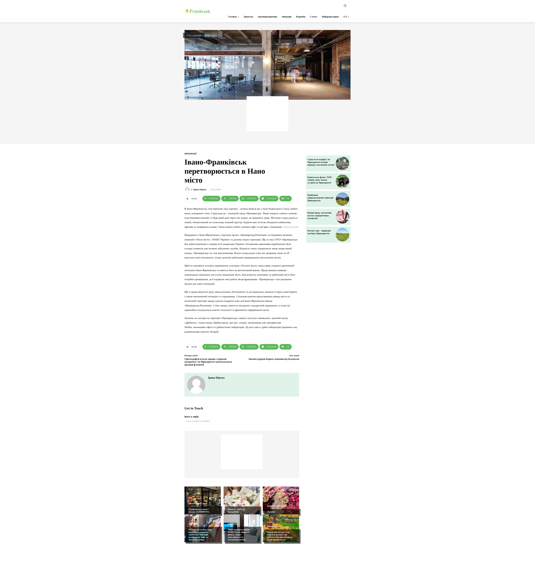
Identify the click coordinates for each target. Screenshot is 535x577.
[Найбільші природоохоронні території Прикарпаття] (342, 199)
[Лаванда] (281, 500)
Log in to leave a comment (198, 421)
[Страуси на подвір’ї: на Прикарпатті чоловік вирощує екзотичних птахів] (342, 163)
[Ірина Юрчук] (187, 189)
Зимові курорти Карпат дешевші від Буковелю (273, 359)
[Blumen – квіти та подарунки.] (242, 500)
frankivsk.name (290, 226)
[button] (345, 5)
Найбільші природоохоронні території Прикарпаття (320, 198)
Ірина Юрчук (199, 190)
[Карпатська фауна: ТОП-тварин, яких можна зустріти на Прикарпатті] (342, 181)
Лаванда (271, 512)
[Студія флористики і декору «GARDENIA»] (202, 500)
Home (189, 35)
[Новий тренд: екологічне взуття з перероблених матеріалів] (342, 217)
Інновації (197, 35)
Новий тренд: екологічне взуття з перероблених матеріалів (319, 215)
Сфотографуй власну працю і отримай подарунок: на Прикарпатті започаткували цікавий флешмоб (208, 362)
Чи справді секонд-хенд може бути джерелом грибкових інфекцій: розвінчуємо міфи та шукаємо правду (200, 534)
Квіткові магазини (198, 503)
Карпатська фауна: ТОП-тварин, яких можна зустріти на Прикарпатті (319, 180)
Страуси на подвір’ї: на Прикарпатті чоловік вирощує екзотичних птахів (320, 162)
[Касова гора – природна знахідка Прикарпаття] (342, 234)
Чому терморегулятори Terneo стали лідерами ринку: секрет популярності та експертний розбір (239, 534)
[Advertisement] (267, 113)
